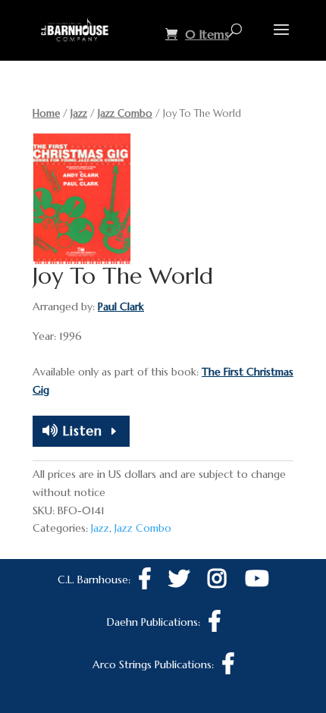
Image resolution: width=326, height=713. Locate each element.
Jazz (79, 113)
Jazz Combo (125, 113)
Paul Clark (121, 306)
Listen (80, 430)
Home (46, 113)
